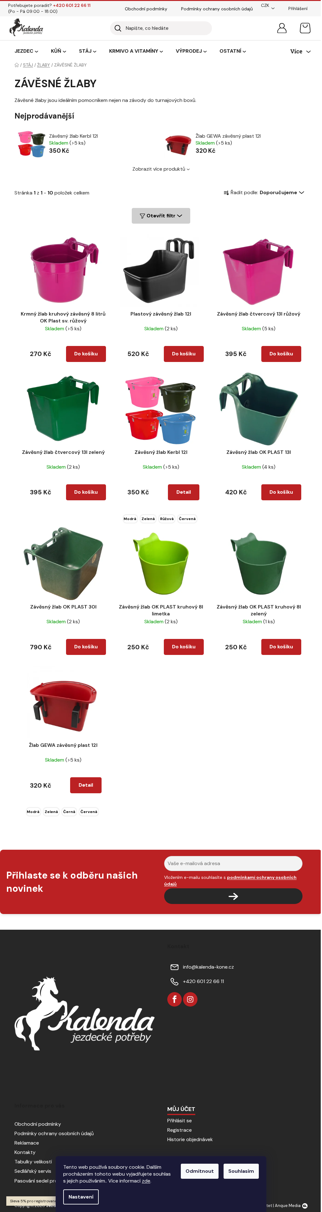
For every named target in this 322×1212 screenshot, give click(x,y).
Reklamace (26, 1143)
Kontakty (25, 1152)
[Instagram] (190, 999)
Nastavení (81, 1196)
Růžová (167, 518)
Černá (69, 811)
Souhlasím (241, 1171)
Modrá (130, 518)
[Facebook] (174, 999)
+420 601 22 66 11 (203, 981)
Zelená (148, 518)
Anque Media (288, 1205)
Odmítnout (200, 1171)
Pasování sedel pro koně (42, 1180)
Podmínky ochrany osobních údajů (217, 9)
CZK (265, 5)
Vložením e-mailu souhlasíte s (230, 880)
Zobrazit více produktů (158, 169)
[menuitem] (26, 51)
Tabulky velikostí (33, 1161)
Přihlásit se (179, 1120)
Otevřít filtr (161, 215)
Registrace (179, 1130)
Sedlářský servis (32, 1171)
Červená (187, 518)
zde (146, 1180)
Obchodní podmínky (146, 9)
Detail (183, 492)
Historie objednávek (190, 1139)
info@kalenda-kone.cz (208, 967)
